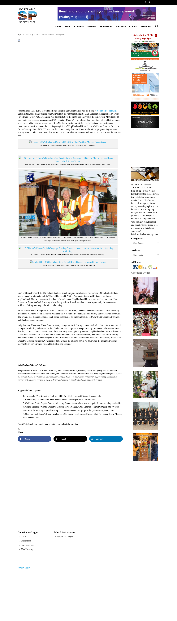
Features (51, 34)
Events (44, 34)
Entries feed (26, 540)
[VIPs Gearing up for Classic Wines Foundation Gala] (146, 384)
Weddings (146, 26)
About (67, 26)
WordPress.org (27, 549)
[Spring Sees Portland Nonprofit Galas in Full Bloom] (146, 290)
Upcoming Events (140, 272)
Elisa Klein (24, 34)
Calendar (79, 26)
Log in (23, 536)
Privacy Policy (24, 567)
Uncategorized (60, 34)
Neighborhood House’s (107, 110)
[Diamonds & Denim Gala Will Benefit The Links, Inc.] (146, 415)
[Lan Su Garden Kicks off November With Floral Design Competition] (146, 447)
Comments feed (27, 544)
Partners (91, 26)
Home (58, 26)
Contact (133, 26)
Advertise (121, 26)
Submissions (106, 26)
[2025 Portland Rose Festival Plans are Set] (146, 321)
